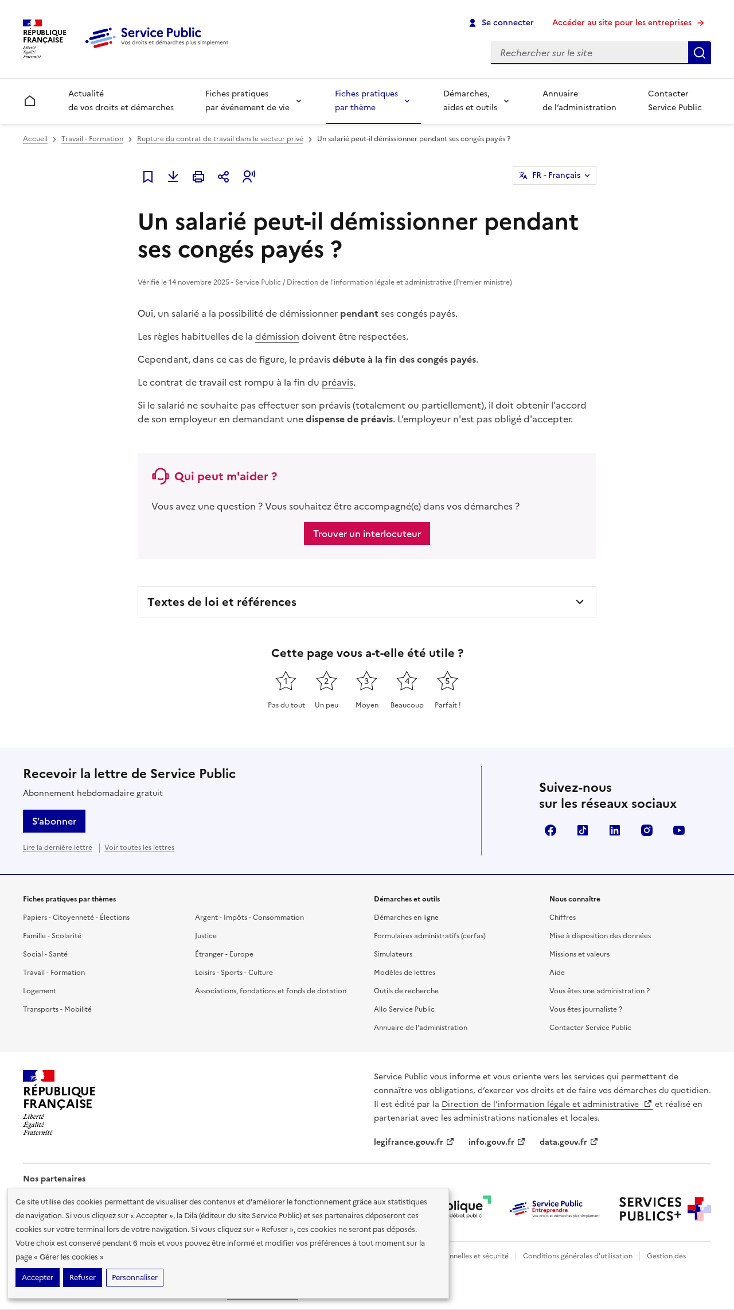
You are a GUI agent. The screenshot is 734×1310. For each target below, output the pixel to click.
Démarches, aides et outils (470, 101)
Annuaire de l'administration (420, 1028)
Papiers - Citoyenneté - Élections (76, 917)
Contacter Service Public (675, 101)
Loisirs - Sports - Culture (234, 972)
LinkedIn (614, 830)
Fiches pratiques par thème (366, 101)
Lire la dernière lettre (57, 847)
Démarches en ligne (406, 917)
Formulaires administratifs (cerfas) (430, 936)
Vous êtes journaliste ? (585, 1009)
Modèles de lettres (404, 972)
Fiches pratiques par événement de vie (247, 101)
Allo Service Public (404, 1009)
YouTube (678, 830)
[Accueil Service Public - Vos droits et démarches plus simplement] (159, 49)
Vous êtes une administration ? (599, 991)
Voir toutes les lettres (139, 847)
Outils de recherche (406, 991)
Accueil (35, 139)
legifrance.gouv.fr (408, 1142)
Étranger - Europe (224, 954)
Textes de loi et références (221, 602)
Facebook (550, 830)
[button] (249, 176)
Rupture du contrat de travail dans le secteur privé (220, 139)
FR (556, 175)
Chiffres (562, 917)
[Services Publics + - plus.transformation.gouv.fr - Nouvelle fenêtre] (665, 1209)
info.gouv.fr (491, 1142)
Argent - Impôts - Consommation (249, 917)
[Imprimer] (198, 176)
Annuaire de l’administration (579, 101)
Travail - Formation (92, 139)
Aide (557, 972)
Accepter (37, 1277)
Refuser (82, 1277)
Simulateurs (393, 954)
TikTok (582, 830)
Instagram (646, 830)
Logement (39, 991)
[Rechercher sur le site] (699, 52)
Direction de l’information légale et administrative (541, 1104)
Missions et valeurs (579, 954)
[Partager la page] (223, 176)
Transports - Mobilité (57, 1009)
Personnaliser (135, 1277)
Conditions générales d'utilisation (578, 1256)
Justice (206, 936)
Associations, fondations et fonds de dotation (270, 991)
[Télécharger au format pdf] (173, 176)
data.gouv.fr (563, 1142)
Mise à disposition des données (600, 936)
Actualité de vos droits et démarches (121, 101)
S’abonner (54, 821)
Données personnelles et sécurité (454, 1256)
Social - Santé (45, 954)
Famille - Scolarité (52, 936)
